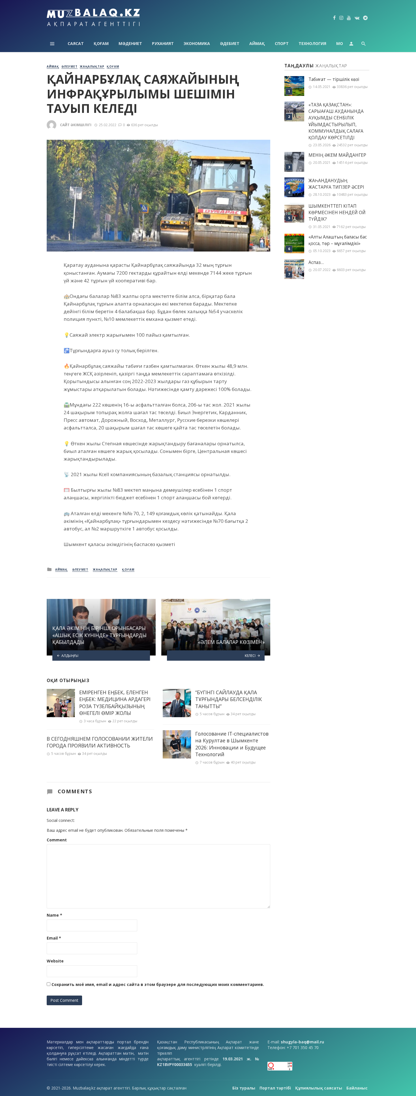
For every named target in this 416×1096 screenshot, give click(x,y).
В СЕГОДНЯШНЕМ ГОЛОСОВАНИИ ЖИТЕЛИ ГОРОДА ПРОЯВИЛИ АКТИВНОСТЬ (100, 742)
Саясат (76, 43)
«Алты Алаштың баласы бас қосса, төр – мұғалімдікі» (337, 240)
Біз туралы (243, 1088)
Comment (57, 840)
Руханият (163, 43)
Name (54, 915)
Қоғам (101, 43)
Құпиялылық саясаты (318, 1088)
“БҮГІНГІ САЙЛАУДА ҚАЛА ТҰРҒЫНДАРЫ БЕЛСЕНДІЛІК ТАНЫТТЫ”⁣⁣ (228, 699)
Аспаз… (316, 262)
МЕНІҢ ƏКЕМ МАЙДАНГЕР (337, 155)
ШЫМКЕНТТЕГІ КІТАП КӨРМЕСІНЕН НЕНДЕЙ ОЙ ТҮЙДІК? (337, 212)
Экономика (197, 43)
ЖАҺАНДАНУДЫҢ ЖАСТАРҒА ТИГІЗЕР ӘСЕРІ (336, 184)
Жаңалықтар (92, 66)
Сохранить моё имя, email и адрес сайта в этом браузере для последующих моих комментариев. (158, 984)
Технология (312, 43)
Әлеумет (69, 66)
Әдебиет (229, 43)
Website (55, 961)
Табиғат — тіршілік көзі (333, 79)
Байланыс (357, 1088)
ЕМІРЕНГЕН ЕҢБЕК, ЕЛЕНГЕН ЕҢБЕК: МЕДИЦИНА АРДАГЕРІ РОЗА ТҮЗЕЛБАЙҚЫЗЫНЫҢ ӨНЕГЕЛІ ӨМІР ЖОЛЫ (115, 703)
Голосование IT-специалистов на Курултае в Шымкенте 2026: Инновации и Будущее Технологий (232, 744)
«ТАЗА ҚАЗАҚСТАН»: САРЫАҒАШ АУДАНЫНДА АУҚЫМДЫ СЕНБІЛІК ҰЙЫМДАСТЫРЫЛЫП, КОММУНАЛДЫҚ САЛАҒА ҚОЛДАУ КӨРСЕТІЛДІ (336, 121)
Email (54, 938)
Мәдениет (130, 43)
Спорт (282, 43)
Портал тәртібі (275, 1088)
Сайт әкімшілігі (75, 125)
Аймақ (257, 43)
